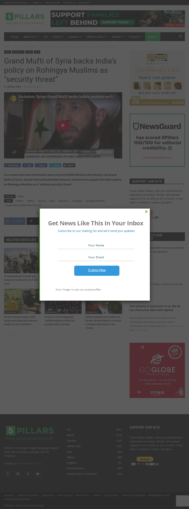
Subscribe (97, 270)
